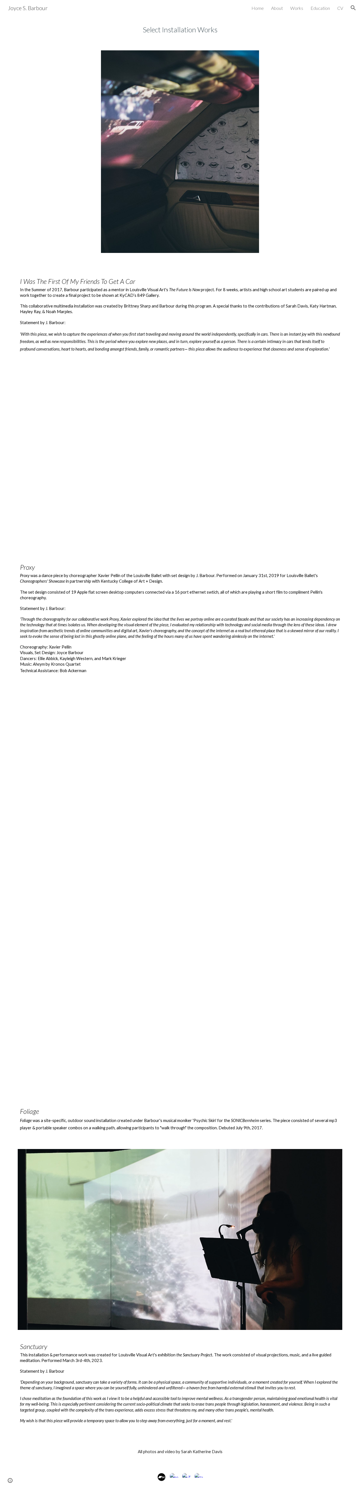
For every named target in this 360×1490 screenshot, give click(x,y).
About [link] (277, 8)
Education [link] (320, 8)
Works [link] (296, 8)
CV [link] (340, 8)
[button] (353, 8)
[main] (180, 30)
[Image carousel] (180, 155)
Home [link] (257, 8)
